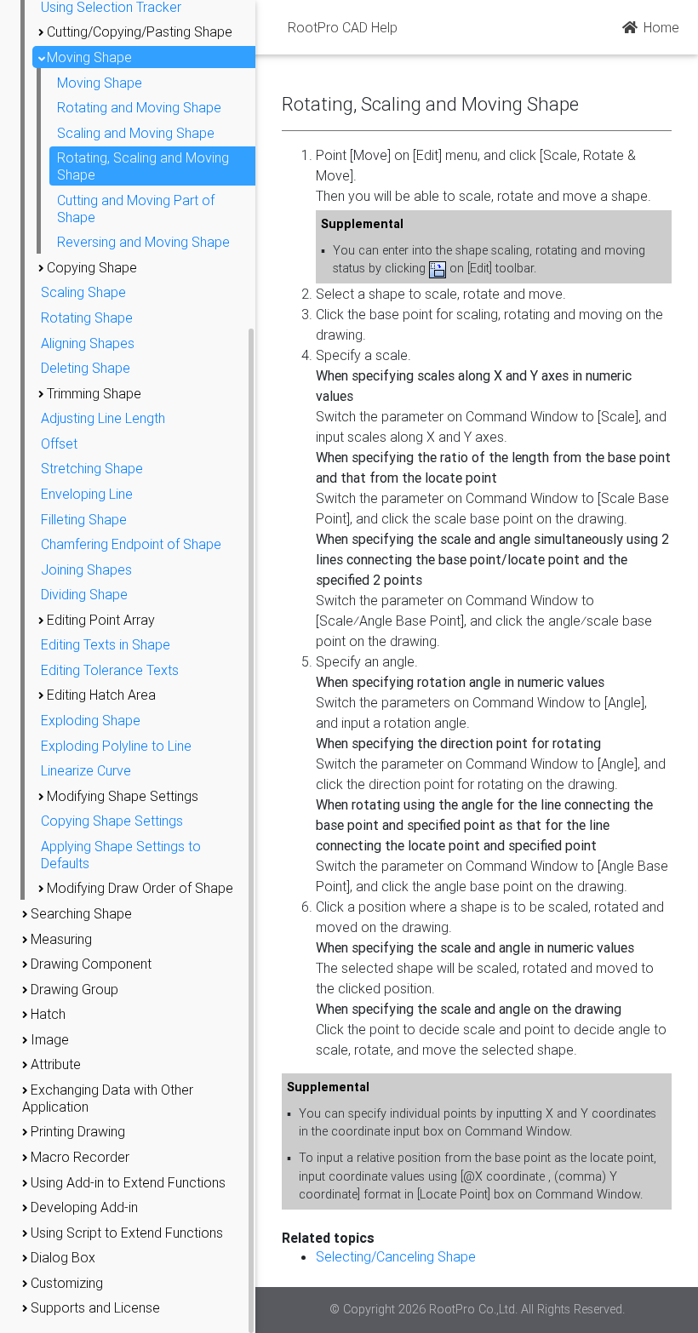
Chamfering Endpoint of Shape (131, 543)
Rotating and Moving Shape (139, 107)
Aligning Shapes (87, 343)
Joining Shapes (86, 569)
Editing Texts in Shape (105, 644)
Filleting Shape (84, 519)
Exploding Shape (90, 720)
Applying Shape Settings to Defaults (121, 855)
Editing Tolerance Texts (110, 669)
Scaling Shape (83, 291)
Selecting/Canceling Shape (396, 1256)
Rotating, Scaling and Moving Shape (143, 166)
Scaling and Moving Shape (136, 132)
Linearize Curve (86, 770)
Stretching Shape (92, 468)
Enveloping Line (87, 493)
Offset (59, 443)
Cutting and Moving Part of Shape (136, 209)
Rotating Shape (87, 317)
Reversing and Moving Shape (143, 241)
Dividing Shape (84, 594)
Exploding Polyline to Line (116, 745)
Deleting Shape (85, 367)
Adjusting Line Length (103, 417)
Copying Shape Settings (112, 820)
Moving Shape (99, 82)
